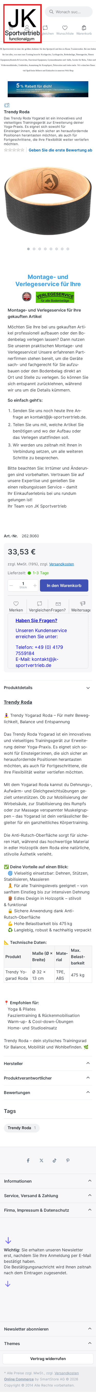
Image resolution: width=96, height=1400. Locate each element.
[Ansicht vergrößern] (48, 201)
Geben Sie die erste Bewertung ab (60, 150)
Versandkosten (61, 564)
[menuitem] (22, 1128)
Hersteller (13, 1063)
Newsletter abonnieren (26, 1329)
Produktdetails (18, 687)
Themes (12, 1343)
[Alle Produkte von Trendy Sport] (7, 105)
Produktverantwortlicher (28, 1078)
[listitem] (48, 201)
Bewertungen (17, 1092)
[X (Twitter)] (41, 1160)
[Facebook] (28, 1160)
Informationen (18, 1181)
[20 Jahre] (48, 88)
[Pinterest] (67, 1160)
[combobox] (69, 11)
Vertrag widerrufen (48, 1358)
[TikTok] (54, 1160)
